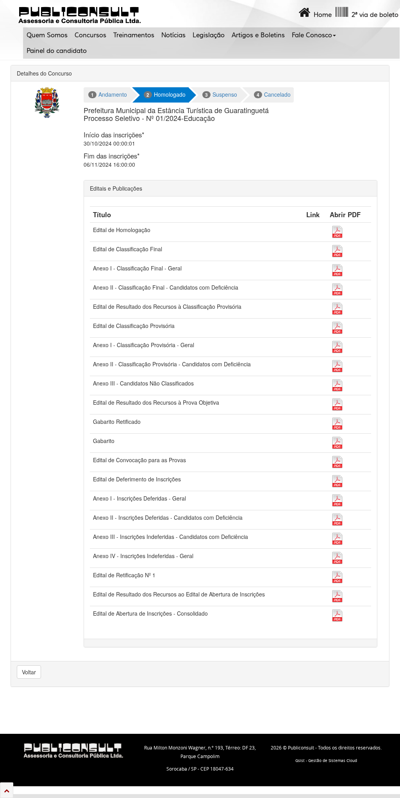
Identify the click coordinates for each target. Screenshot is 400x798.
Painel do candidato (57, 51)
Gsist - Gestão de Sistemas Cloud (326, 760)
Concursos (90, 35)
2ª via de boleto (373, 15)
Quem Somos (47, 35)
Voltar (29, 672)
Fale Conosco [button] (312, 35)
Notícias (173, 35)
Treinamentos (133, 35)
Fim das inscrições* (112, 155)
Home (321, 15)
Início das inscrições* (114, 134)
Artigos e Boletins (258, 35)
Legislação (209, 35)
